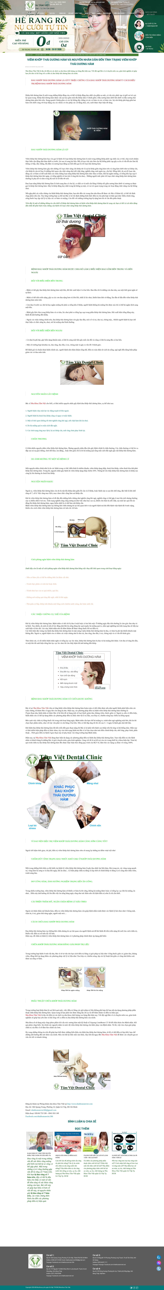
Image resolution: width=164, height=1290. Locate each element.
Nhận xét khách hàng (92, 13)
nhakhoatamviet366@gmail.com (43, 1110)
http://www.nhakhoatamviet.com (80, 1104)
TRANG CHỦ (31, 13)
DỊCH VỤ (52, 13)
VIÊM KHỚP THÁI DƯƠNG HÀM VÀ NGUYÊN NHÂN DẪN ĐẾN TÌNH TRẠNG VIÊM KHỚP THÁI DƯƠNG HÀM (77, 55)
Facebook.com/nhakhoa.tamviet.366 (63, 1262)
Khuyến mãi (107, 13)
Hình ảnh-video (119, 13)
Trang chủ (29, 55)
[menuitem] (29, 55)
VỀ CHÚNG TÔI (42, 13)
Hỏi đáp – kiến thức (75, 13)
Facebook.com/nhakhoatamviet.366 (39, 1116)
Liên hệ (131, 13)
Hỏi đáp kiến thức (40, 55)
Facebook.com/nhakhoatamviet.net (63, 1276)
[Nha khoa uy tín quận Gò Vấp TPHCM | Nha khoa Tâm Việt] (30, 5)
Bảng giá (62, 13)
